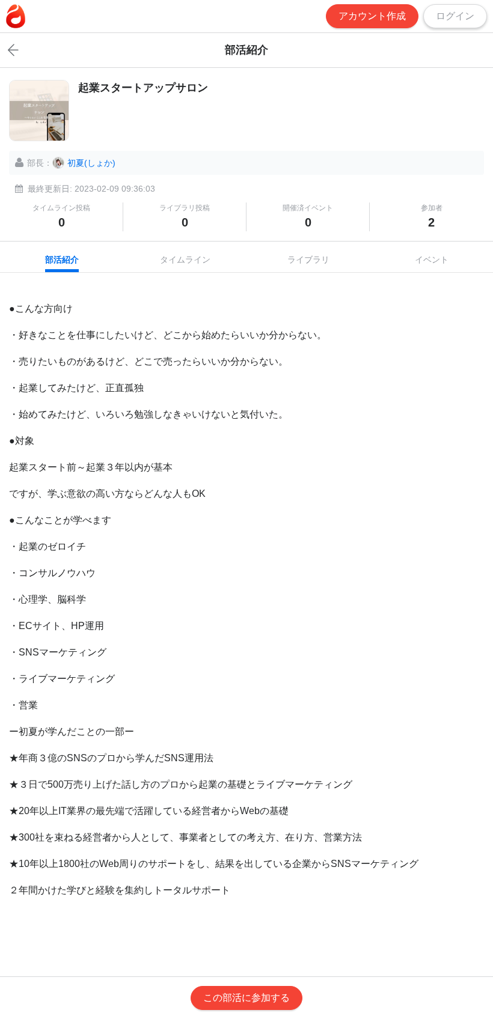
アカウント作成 (372, 16)
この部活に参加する (246, 998)
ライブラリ (308, 259)
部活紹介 (62, 259)
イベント (432, 259)
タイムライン (185, 259)
